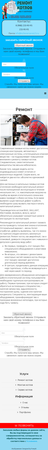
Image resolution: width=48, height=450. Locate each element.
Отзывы (25, 407)
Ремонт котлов (25, 380)
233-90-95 (24, 29)
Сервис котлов (24, 390)
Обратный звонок (24, 45)
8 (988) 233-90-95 (24, 25)
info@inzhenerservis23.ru (27, 33)
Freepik (33, 448)
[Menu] (45, 93)
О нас (25, 402)
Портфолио (25, 412)
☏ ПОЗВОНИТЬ (24, 425)
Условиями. (32, 441)
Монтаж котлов (25, 385)
